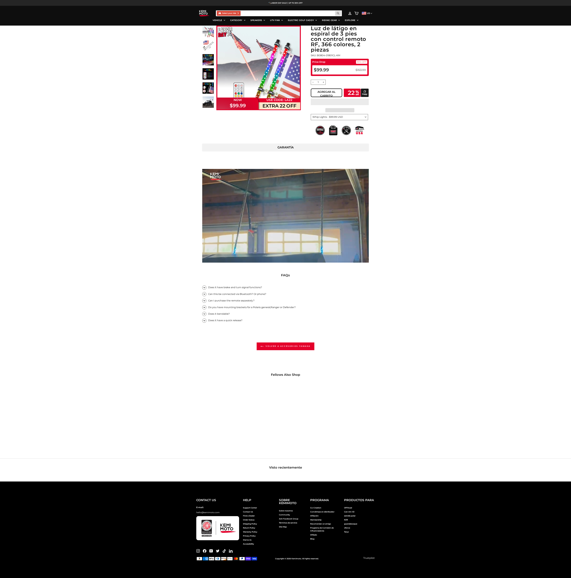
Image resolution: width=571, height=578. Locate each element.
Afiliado (313, 535)
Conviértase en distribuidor (322, 512)
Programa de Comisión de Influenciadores (322, 529)
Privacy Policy (249, 536)
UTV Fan (275, 20)
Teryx (346, 532)
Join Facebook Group (288, 519)
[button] (340, 102)
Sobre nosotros (286, 511)
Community (284, 515)
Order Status (248, 520)
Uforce (347, 528)
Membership (315, 520)
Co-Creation (315, 508)
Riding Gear (329, 20)
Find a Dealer (249, 516)
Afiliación (314, 516)
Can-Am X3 (349, 512)
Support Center (250, 508)
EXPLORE (350, 20)
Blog (312, 539)
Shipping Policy (250, 524)
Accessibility (248, 544)
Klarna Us (247, 540)
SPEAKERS (256, 20)
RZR (346, 520)
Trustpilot (369, 558)
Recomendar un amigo (320, 524)
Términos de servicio (288, 523)
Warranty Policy (250, 532)
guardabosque (350, 524)
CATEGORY (236, 20)
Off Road (348, 508)
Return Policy (249, 528)
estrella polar (350, 516)
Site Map (283, 527)
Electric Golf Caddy (301, 20)
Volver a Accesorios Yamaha (287, 346)
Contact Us (248, 512)
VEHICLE (217, 20)
